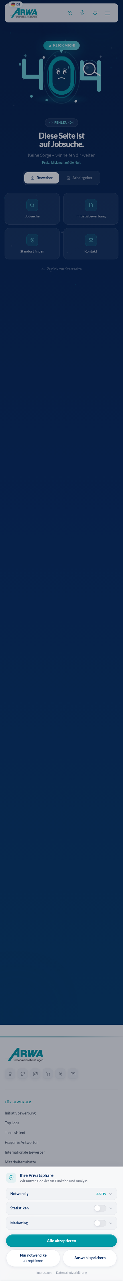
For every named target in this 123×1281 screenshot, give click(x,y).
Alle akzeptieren (61, 1240)
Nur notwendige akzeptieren (33, 1258)
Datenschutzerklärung (71, 1272)
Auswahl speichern (90, 1257)
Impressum (43, 1272)
